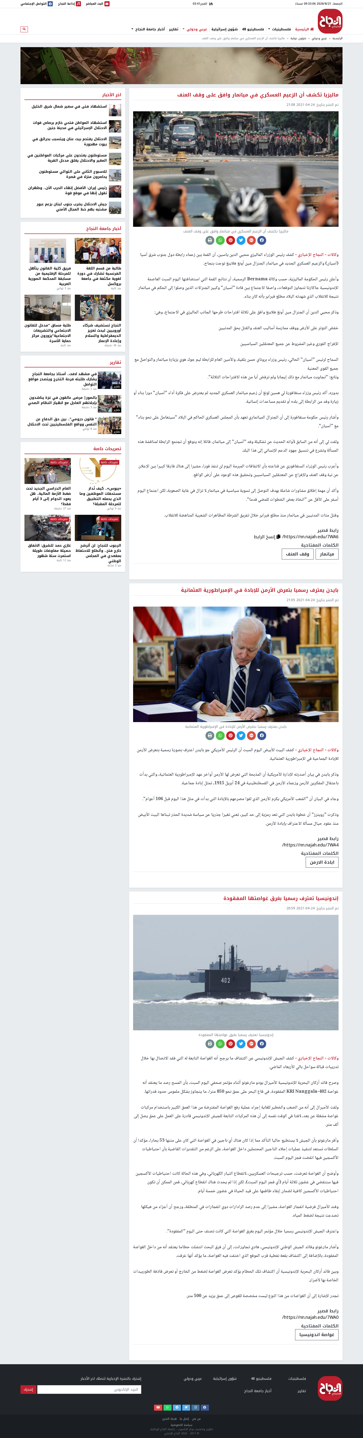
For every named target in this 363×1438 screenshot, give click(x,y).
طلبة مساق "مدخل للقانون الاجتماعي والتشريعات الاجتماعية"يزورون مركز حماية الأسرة (47, 333)
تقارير (173, 29)
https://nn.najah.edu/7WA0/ (310, 1317)
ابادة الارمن (322, 862)
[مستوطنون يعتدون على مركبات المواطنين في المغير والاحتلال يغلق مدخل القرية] (115, 158)
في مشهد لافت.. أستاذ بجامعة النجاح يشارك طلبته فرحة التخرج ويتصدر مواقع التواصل (62, 379)
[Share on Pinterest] (230, 240)
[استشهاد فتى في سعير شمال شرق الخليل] (115, 110)
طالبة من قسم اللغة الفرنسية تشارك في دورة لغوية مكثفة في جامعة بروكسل (99, 276)
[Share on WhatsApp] (220, 240)
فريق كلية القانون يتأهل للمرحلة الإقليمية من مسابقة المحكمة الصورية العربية (49, 276)
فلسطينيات (281, 29)
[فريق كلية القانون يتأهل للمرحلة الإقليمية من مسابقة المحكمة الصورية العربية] (47, 251)
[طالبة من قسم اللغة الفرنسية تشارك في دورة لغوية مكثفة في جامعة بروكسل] (98, 251)
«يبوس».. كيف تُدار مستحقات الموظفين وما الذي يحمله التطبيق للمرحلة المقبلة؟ (100, 496)
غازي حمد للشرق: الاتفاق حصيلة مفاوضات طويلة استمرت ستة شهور (49, 550)
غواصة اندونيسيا (316, 1334)
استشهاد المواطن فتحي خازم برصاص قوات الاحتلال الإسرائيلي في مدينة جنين (70, 125)
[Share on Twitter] (241, 240)
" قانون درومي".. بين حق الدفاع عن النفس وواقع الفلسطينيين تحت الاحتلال (62, 422)
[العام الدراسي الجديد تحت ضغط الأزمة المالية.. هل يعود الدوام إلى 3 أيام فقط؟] (47, 471)
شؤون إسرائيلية (224, 29)
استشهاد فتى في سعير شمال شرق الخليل (69, 106)
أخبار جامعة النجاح (149, 29)
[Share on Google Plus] (251, 240)
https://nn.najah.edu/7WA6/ (310, 537)
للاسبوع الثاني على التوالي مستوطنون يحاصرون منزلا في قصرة (73, 174)
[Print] (209, 240)
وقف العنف (297, 554)
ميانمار (327, 554)
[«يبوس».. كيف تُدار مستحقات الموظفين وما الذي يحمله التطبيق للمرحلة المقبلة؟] (98, 471)
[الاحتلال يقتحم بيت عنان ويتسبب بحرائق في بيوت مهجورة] (115, 142)
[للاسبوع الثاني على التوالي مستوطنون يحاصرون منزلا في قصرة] (115, 175)
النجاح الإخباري (330, 21)
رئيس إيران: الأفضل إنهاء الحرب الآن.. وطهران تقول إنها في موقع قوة (67, 190)
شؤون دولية (298, 38)
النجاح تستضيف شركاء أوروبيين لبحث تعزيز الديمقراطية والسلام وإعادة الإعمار (102, 333)
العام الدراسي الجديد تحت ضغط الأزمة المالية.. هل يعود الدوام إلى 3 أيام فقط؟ (48, 496)
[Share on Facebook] (261, 240)
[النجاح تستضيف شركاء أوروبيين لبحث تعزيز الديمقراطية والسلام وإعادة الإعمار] (98, 308)
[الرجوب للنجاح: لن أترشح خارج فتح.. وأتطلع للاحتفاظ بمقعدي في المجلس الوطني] (98, 528)
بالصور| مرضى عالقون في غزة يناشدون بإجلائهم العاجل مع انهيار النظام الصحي (62, 400)
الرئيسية (337, 38)
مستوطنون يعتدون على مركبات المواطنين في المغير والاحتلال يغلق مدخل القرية (67, 158)
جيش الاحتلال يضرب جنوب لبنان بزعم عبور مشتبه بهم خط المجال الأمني (72, 207)
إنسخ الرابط (265, 537)
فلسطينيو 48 (253, 29)
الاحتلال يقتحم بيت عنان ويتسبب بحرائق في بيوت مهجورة (69, 141)
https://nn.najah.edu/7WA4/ (310, 845)
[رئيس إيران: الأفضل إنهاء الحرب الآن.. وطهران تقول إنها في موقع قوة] (115, 191)
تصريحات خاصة (107, 449)
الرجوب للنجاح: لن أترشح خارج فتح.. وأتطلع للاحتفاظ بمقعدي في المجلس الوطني (98, 553)
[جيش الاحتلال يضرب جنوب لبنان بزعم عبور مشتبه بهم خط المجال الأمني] (115, 207)
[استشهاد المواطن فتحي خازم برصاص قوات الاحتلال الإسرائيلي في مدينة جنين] (115, 126)
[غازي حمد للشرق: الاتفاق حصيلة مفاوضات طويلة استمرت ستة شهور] (47, 528)
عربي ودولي (196, 29)
